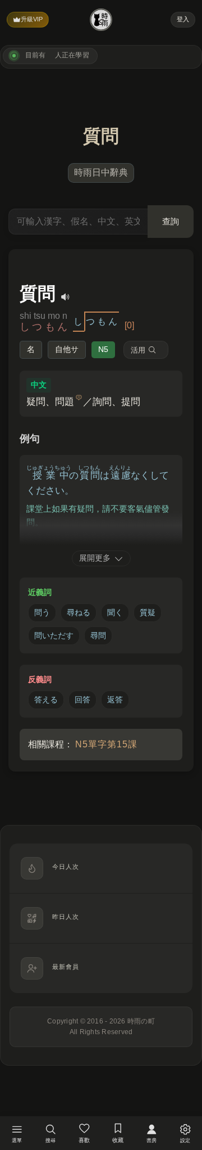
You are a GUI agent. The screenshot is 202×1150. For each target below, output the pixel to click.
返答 (115, 699)
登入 (183, 19)
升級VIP (32, 19)
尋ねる (78, 612)
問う (42, 612)
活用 (138, 350)
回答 (82, 699)
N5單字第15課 (106, 744)
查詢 (170, 221)
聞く (115, 612)
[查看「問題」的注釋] (79, 398)
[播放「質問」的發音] (66, 297)
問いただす (54, 635)
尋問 (98, 635)
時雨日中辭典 (101, 172)
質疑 (147, 612)
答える (46, 699)
